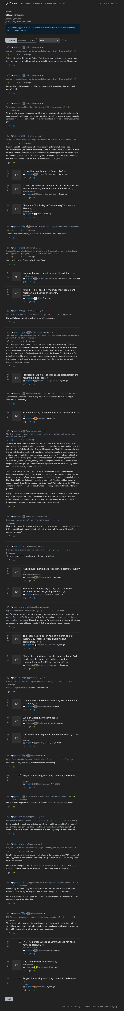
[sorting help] (62, 40)
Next (9, 999)
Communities (25, 3)
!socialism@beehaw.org (46, 866)
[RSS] (66, 40)
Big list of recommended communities (20, 611)
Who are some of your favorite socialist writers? (24, 315)
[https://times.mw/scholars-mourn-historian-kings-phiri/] (16, 293)
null (44, 393)
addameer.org (27, 740)
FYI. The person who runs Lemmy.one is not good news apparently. (31, 917)
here (64, 234)
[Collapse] (8, 47)
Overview (11, 40)
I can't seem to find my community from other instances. (27, 820)
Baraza (13, 3)
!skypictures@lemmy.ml (50, 827)
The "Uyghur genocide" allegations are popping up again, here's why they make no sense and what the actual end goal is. (40, 435)
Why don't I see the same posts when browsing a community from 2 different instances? (39, 848)
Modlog (77, 1007)
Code (100, 1007)
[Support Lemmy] (64, 3)
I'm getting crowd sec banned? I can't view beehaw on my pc (29, 520)
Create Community (53, 3)
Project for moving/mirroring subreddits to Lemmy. (60, 226)
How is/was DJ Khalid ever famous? (53, 797)
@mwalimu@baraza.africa (17, 688)
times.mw (26, 296)
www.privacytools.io (30, 948)
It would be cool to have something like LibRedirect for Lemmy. (29, 682)
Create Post (38, 3)
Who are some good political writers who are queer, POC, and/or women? (33, 107)
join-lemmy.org (111, 1007)
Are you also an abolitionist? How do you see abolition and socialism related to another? (39, 51)
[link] (8, 55)
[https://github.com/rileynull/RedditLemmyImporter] (16, 779)
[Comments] (16, 175)
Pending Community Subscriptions (57, 883)
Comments (22, 40)
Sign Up (114, 3)
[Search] (101, 3)
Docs (94, 1007)
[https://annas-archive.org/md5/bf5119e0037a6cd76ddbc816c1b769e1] (16, 189)
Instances (86, 1007)
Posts (32, 40)
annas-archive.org (29, 191)
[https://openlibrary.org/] (16, 276)
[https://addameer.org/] (16, 738)
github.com (26, 781)
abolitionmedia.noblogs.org (32, 575)
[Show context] (75, 51)
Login (106, 3)
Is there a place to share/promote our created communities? (28, 550)
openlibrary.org (28, 276)
